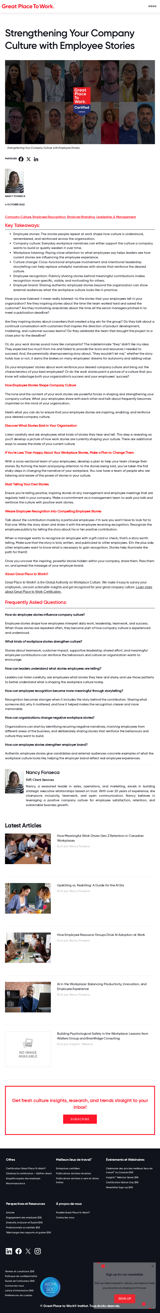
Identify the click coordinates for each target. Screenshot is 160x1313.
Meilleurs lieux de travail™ (74, 1160)
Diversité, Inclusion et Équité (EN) (24, 1222)
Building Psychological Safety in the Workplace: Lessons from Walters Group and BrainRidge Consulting (102, 1036)
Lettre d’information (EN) (19, 1290)
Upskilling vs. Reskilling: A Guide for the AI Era (90, 885)
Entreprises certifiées (68, 1168)
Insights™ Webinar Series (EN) (122, 1177)
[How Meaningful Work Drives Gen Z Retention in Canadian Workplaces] (28, 849)
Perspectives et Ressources (25, 1204)
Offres (10, 1160)
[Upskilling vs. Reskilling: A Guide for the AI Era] (28, 898)
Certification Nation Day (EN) (122, 1182)
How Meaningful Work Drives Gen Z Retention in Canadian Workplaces (100, 838)
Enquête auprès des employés (23, 1178)
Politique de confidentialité (21, 1276)
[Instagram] (37, 1251)
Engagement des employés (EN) (23, 1217)
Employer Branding (81, 217)
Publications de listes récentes (73, 1173)
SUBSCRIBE (80, 1119)
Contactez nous (65, 1217)
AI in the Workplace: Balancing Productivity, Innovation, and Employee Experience (101, 986)
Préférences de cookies (18, 1295)
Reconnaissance (15, 1183)
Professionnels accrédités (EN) (23, 1227)
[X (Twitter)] (28, 1251)
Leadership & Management (116, 217)
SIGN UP (124, 1299)
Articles (10, 1212)
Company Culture (18, 217)
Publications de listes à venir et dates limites (77, 1180)
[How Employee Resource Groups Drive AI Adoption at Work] (28, 948)
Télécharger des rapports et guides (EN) (28, 1232)
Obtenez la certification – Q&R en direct (29, 1173)
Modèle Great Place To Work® (73, 1212)
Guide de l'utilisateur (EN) (19, 1281)
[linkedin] (9, 1251)
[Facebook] (18, 1251)
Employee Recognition (49, 217)
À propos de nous (68, 1204)
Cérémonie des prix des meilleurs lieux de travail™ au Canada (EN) (129, 1170)
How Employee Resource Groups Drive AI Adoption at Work (101, 935)
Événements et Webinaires (125, 1160)
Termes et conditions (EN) (19, 1271)
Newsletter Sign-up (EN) (119, 1187)
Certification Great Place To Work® (26, 1168)
